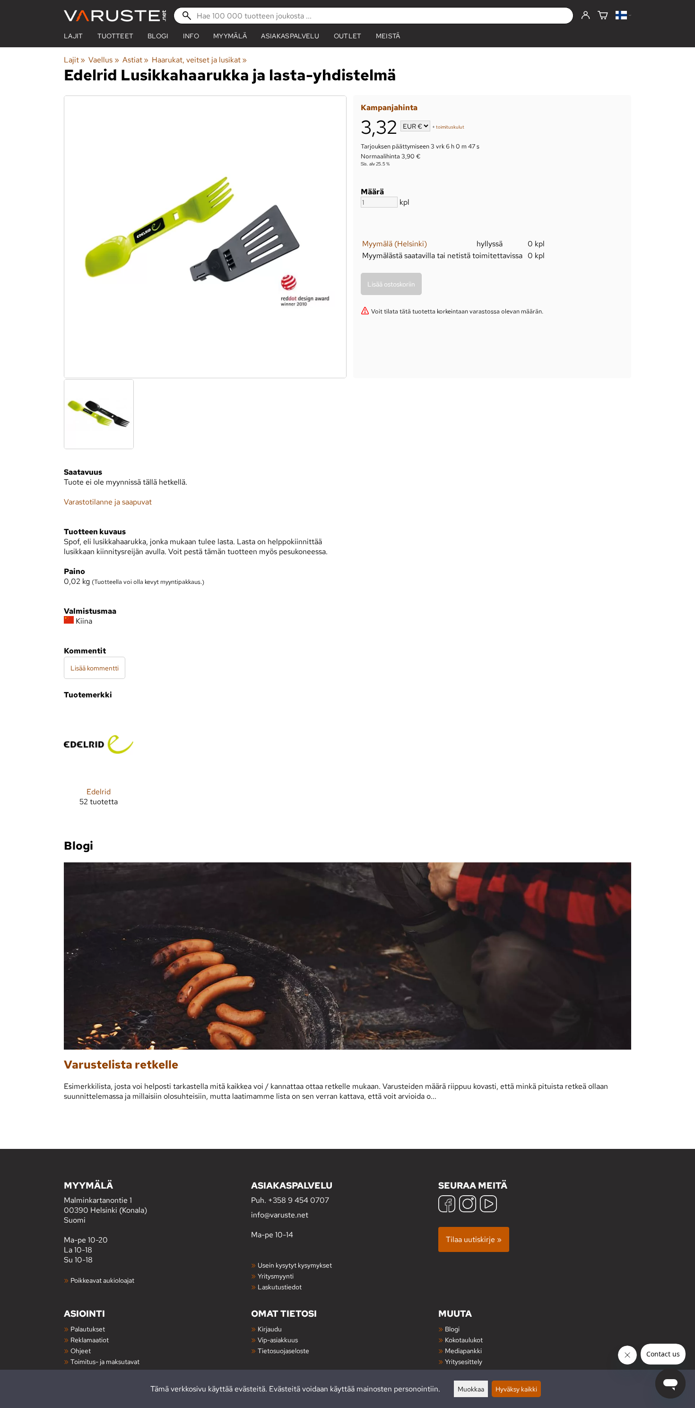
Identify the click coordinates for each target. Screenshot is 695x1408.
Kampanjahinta (389, 108)
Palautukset (87, 1328)
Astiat (135, 60)
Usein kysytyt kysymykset (295, 1264)
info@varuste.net (279, 1215)
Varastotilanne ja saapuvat (108, 502)
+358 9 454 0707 (298, 1200)
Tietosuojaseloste (283, 1350)
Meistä (388, 36)
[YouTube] (488, 1205)
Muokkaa (471, 1388)
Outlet (348, 36)
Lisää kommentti (94, 667)
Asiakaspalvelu (290, 36)
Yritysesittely (463, 1361)
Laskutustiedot (280, 1286)
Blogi (452, 1328)
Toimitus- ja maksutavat (104, 1361)
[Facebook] (446, 1205)
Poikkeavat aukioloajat (102, 1280)
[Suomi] (623, 16)
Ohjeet (80, 1350)
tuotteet (115, 36)
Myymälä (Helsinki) (394, 244)
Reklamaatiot (89, 1339)
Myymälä (230, 36)
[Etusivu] (115, 16)
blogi (158, 36)
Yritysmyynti (276, 1275)
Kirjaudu (270, 1328)
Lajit (73, 36)
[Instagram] (467, 1205)
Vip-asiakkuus (278, 1339)
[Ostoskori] (603, 16)
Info (191, 36)
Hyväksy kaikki (516, 1388)
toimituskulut (450, 127)
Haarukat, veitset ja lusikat (199, 60)
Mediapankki (463, 1350)
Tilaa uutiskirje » (474, 1239)
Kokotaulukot (464, 1339)
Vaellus (103, 60)
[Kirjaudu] (585, 15)
